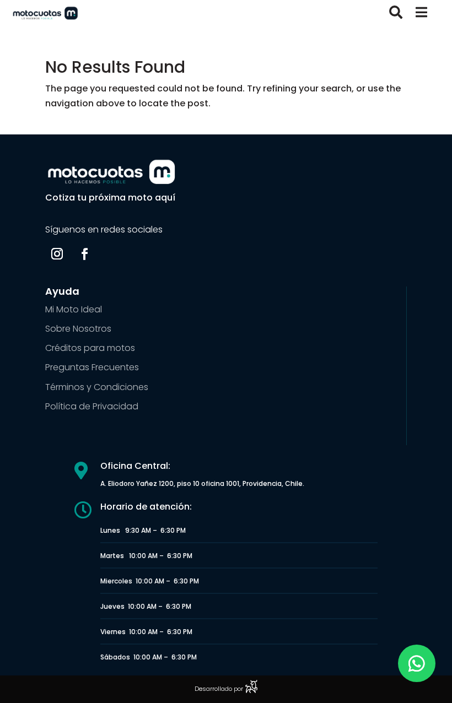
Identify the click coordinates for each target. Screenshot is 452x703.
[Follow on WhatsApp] (416, 663)
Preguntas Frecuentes (92, 367)
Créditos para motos (90, 348)
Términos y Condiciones (96, 387)
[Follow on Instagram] (56, 254)
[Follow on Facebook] (84, 254)
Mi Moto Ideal (73, 309)
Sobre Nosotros (78, 328)
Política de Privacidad (91, 406)
